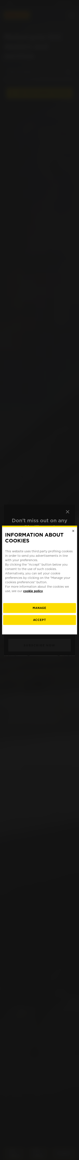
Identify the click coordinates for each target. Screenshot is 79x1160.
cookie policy (33, 591)
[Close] (73, 531)
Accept (39, 620)
